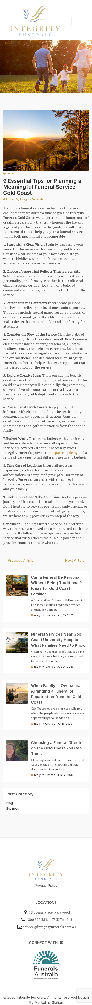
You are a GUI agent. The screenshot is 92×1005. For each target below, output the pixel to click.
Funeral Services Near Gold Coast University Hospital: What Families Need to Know (58, 640)
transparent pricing (62, 452)
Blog (9, 803)
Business (12, 808)
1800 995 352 (36, 919)
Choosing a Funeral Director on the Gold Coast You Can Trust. (57, 748)
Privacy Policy (46, 885)
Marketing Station (48, 1002)
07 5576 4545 (61, 919)
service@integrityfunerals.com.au (49, 926)
